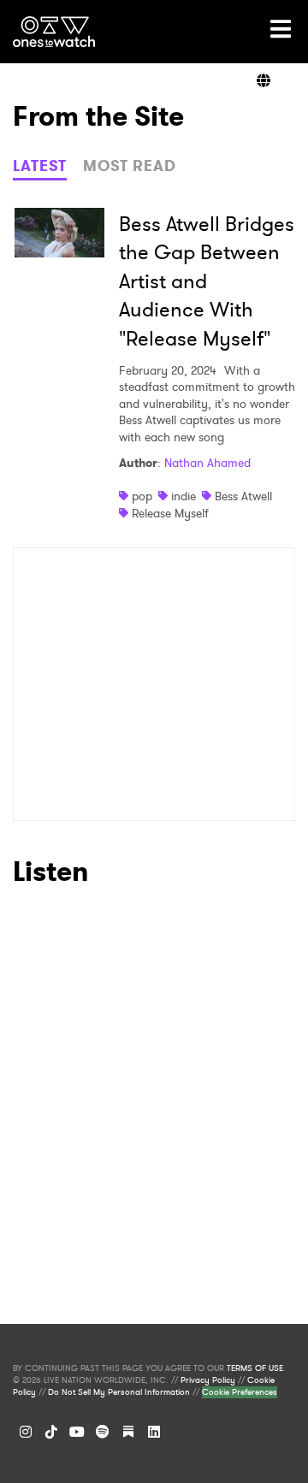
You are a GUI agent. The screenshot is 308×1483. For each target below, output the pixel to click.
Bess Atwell (243, 496)
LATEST (40, 166)
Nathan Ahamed (207, 462)
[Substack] (128, 1432)
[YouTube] (77, 1432)
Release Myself (170, 513)
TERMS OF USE (255, 1368)
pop (142, 496)
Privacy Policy (208, 1380)
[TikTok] (51, 1432)
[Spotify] (103, 1432)
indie (183, 496)
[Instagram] (25, 1432)
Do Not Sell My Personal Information (119, 1392)
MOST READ (129, 166)
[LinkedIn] (154, 1432)
